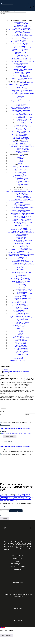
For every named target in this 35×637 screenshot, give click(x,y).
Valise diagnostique (21, 105)
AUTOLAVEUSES (20, 152)
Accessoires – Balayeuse (24, 119)
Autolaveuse (22, 113)
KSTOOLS (21, 155)
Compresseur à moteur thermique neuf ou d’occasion (23, 94)
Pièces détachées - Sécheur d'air (8, 500)
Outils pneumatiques (22, 57)
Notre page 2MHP (18, 582)
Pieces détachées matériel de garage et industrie (16, 371)
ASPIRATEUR (21, 133)
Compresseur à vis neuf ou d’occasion (22, 90)
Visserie (21, 160)
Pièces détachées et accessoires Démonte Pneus (22, 36)
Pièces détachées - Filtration (21, 497)
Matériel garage (21, 167)
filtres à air (24, 73)
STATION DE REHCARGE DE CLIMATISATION (21, 135)
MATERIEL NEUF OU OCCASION (18, 81)
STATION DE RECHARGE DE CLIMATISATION (21, 39)
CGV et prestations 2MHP (18, 569)
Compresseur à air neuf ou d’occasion (21, 101)
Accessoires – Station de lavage (22, 127)
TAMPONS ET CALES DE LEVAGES (20, 145)
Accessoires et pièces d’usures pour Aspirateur (20, 78)
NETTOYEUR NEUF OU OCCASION (20, 84)
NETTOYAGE (20, 111)
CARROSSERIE (21, 64)
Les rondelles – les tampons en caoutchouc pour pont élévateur (22, 147)
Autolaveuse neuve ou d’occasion (21, 110)
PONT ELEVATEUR (20, 22)
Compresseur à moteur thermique (23, 92)
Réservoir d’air (21, 98)
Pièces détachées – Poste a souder (23, 48)
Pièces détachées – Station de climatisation (22, 42)
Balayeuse (22, 116)
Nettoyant (21, 163)
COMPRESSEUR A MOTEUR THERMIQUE (21, 61)
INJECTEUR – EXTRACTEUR (21, 131)
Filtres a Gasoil (24, 75)
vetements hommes (23, 184)
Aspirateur (21, 79)
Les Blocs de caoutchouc (22, 149)
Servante (21, 158)
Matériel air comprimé (21, 169)
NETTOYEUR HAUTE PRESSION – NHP (21, 29)
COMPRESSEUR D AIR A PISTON (21, 58)
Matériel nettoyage (21, 174)
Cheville (21, 161)
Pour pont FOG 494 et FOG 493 (22, 26)
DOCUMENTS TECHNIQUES (19, 189)
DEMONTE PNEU (20, 34)
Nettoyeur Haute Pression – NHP (21, 108)
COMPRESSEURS (20, 87)
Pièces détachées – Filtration (22, 72)
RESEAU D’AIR (20, 67)
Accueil (5, 369)
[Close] (0, 453)
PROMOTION (19, 164)
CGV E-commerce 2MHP (17, 567)
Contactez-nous (17, 558)
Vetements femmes (23, 183)
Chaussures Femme (22, 178)
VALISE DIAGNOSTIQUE (21, 139)
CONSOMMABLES (18, 140)
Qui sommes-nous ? (17, 555)
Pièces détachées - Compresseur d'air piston (15, 495)
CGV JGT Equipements (17, 564)
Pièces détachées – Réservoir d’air (23, 69)
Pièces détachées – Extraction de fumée (22, 51)
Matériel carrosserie (21, 104)
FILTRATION (20, 70)
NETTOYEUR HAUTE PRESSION (21, 107)
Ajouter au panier (16, 511)
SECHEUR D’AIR (21, 66)
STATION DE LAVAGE (21, 63)
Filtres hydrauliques (24, 76)
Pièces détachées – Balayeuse (24, 117)
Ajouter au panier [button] (10, 436)
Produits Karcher (22, 86)
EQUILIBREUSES (21, 128)
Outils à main (20, 157)
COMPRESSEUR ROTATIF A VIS (21, 60)
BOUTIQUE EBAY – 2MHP (21, 166)
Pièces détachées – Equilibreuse (22, 32)
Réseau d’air (21, 99)
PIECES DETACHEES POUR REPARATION (19, 20)
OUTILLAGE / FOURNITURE (19, 154)
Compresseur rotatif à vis (22, 89)
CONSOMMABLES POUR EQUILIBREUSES (21, 142)
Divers (21, 102)
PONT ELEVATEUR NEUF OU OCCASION (21, 82)
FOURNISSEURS (19, 187)
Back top (2, 627)
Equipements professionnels (20, 177)
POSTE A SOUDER (20, 46)
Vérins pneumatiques (22, 55)
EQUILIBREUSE (20, 31)
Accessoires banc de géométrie (22, 45)
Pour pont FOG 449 (22, 23)
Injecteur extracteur (22, 120)
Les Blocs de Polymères (22, 151)
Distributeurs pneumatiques (22, 54)
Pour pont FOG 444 (22, 25)
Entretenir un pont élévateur (22, 28)
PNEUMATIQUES (20, 52)
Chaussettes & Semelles (22, 181)
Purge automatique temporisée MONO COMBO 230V (15, 428)
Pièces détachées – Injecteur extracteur (24, 123)
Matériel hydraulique (21, 171)
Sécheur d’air (20, 96)
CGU (17, 561)
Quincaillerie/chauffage (21, 175)
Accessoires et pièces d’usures (24, 114)
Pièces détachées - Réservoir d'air (22, 499)
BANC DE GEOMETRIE (20, 43)
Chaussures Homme (22, 180)
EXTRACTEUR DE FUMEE (20, 49)
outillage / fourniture (20, 172)
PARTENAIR (22, 494)
